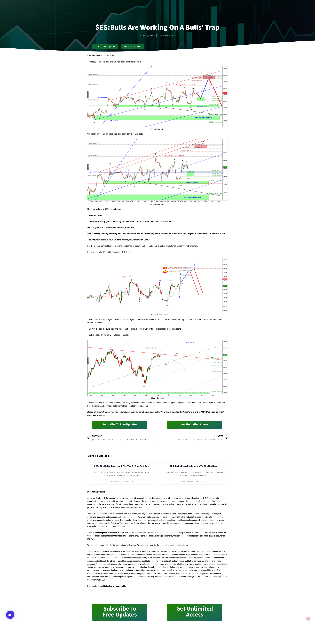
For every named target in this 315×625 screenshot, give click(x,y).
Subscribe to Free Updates (119, 424)
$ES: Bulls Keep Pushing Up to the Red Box (193, 465)
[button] (10, 615)
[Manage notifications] (308, 619)
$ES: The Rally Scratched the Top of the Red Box (121, 465)
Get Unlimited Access (194, 424)
